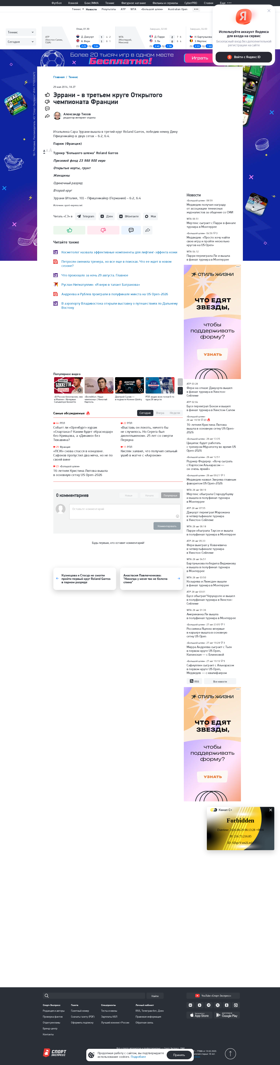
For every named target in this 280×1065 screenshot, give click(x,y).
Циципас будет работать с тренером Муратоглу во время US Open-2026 (211, 446)
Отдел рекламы (51, 1022)
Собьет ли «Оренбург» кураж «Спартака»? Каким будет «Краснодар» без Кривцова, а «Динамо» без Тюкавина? (83, 433)
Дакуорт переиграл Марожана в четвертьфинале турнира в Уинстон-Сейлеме (208, 516)
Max (153, 216)
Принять (179, 1055)
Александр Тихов (77, 114)
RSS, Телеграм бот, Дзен (150, 1010)
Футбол (57, 3)
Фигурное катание (133, 3)
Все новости (220, 681)
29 (57, 447)
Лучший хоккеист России (115, 1022)
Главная (59, 77)
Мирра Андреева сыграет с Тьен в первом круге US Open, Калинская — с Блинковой (209, 650)
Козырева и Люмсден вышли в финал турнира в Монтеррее (208, 583)
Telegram (88, 216)
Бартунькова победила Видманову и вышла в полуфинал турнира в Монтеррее (211, 567)
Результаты (109, 9)
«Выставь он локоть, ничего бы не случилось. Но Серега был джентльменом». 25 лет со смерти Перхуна (147, 433)
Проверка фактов (53, 1016)
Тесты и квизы (109, 1010)
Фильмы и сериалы (165, 3)
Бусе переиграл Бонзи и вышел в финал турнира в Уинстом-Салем (211, 408)
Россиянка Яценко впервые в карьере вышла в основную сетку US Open (207, 632)
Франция (65, 446)
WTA (133, 9)
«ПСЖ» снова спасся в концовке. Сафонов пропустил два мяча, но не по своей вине (83, 455)
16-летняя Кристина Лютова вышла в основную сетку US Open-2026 (80, 473)
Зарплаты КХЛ (109, 1016)
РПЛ (62, 423)
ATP (123, 9)
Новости (91, 9)
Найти (155, 996)
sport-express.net (73, 205)
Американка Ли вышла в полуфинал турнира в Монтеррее (211, 616)
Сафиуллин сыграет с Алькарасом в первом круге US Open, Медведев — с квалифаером (210, 669)
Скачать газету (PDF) (82, 1016)
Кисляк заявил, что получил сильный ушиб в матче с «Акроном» (149, 453)
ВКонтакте (132, 216)
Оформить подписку (82, 1022)
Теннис (110, 3)
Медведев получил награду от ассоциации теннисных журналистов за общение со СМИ (210, 208)
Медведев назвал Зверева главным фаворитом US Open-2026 (211, 481)
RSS (196, 681)
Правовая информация (148, 1016)
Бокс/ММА (92, 3)
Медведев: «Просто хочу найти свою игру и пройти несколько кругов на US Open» (208, 241)
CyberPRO (191, 3)
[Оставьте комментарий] (125, 509)
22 (124, 423)
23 (57, 466)
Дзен (109, 216)
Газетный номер (80, 1010)
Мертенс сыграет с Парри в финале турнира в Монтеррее (211, 225)
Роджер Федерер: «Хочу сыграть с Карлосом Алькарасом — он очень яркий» (210, 465)
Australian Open (177, 9)
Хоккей (73, 3)
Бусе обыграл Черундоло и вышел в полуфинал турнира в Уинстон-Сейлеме (211, 599)
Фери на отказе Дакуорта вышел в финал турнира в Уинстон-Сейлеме (210, 391)
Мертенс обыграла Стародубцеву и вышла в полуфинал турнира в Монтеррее (210, 497)
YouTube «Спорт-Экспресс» (216, 995)
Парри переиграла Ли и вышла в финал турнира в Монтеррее (208, 257)
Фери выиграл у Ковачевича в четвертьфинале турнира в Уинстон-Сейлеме (206, 549)
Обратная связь (144, 1022)
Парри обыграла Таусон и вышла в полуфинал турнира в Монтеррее (211, 532)
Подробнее (138, 1057)
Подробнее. (195, 1056)
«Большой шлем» (152, 9)
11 (124, 447)
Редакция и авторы (54, 1010)
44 (57, 423)
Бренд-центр (50, 1028)
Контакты (48, 1034)
